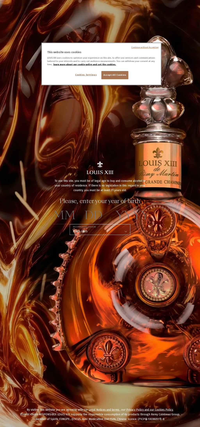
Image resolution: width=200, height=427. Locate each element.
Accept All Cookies (115, 75)
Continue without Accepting (144, 47)
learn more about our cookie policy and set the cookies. (84, 64)
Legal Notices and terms (104, 409)
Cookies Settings (86, 74)
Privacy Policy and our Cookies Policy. (149, 409)
